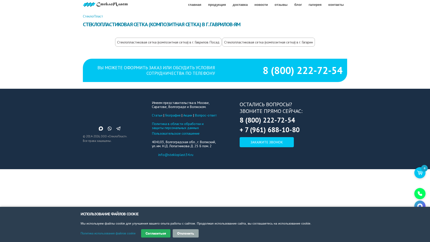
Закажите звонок (267, 142)
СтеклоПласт (93, 16)
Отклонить (185, 233)
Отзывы (281, 4)
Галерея (315, 4)
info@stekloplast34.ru (175, 154)
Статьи (157, 115)
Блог (298, 4)
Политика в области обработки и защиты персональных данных (178, 125)
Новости (261, 4)
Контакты (336, 4)
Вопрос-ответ (206, 115)
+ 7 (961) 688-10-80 (270, 129)
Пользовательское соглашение (176, 133)
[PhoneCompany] (420, 193)
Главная (194, 4)
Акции (187, 115)
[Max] (420, 206)
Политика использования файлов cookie (108, 233)
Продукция (217, 4)
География (173, 115)
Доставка (240, 4)
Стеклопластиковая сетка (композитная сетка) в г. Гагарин (268, 42)
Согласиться (156, 233)
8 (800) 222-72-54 (303, 70)
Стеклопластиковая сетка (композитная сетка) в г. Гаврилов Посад (168, 42)
